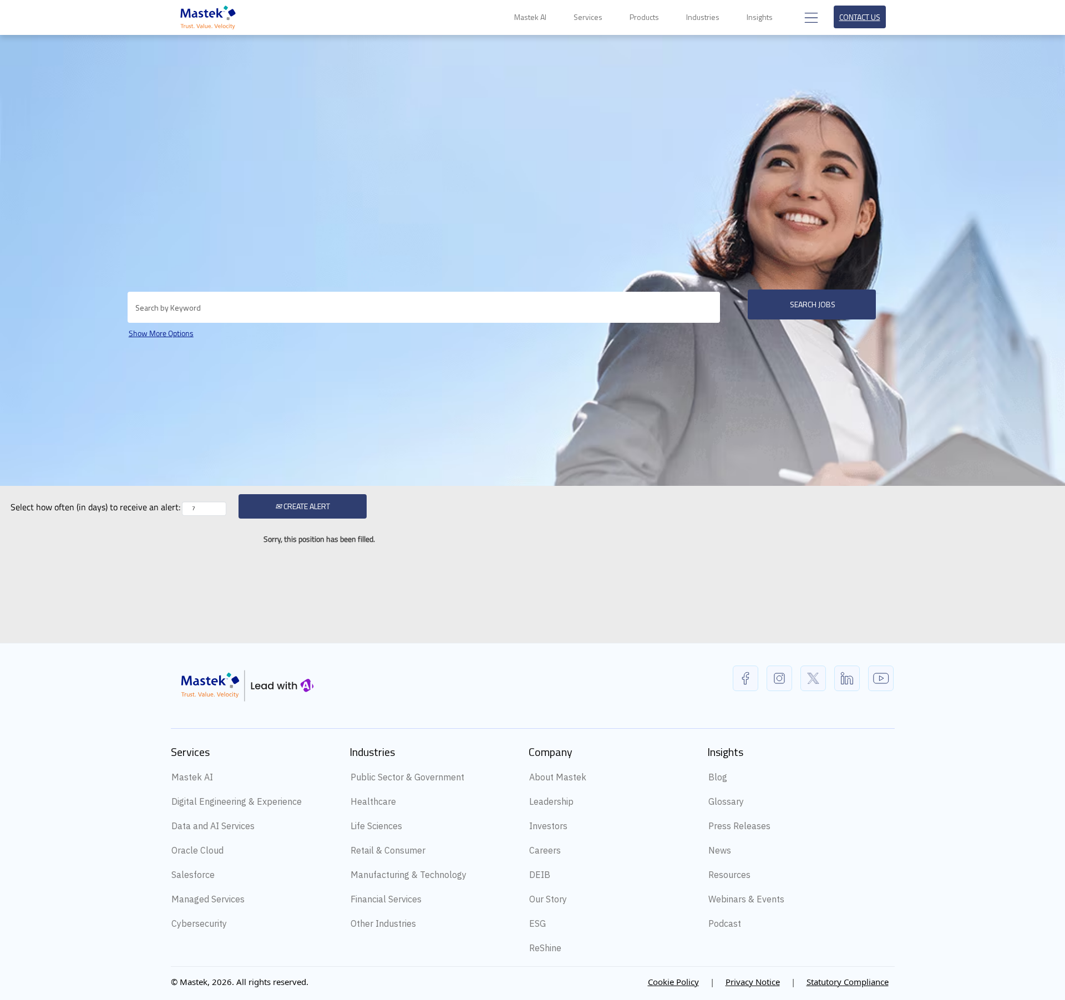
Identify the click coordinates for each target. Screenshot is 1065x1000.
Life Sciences (376, 825)
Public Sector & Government (407, 777)
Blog (717, 777)
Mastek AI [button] (531, 17)
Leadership (551, 801)
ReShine (545, 947)
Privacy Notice (753, 981)
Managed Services (208, 899)
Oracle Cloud (197, 850)
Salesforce (193, 874)
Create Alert (306, 506)
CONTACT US (859, 17)
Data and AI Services (213, 825)
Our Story (548, 899)
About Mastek (557, 777)
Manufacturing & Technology (408, 874)
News (719, 850)
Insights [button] (760, 17)
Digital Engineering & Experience (236, 801)
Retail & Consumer (388, 850)
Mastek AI (192, 777)
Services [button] (589, 17)
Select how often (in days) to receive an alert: (95, 507)
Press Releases (739, 825)
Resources (729, 874)
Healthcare (373, 801)
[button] (809, 17)
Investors (548, 825)
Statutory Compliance (848, 981)
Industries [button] (703, 17)
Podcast (724, 923)
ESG (537, 923)
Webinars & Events (746, 899)
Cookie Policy (673, 981)
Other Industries (383, 923)
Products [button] (645, 17)
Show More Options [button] (161, 333)
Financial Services (386, 899)
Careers (545, 850)
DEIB (539, 874)
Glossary (726, 801)
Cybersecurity (199, 923)
